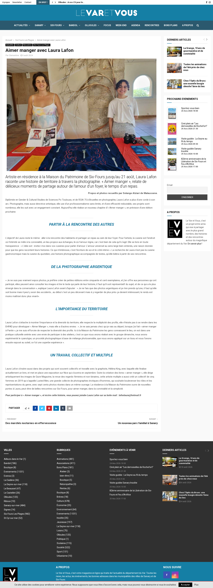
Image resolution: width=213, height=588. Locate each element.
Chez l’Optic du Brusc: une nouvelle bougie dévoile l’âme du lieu (194, 83)
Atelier (65, 471)
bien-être (66, 475)
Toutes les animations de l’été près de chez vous (194, 67)
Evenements (10, 471)
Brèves (62, 497)
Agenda (135, 25)
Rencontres (152, 25)
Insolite (62, 518)
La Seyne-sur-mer (15, 484)
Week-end (121, 25)
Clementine (14, 55)
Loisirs (62, 530)
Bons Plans (170, 25)
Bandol (73, 25)
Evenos (9, 476)
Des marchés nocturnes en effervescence (30, 423)
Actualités (21, 25)
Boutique (10, 467)
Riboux (9, 501)
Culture (18, 45)
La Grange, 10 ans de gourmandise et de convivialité (194, 51)
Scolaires (64, 543)
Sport (62, 551)
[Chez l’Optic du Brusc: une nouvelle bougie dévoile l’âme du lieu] (174, 84)
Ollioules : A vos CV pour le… (71, 2)
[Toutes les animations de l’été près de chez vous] (174, 68)
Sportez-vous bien (119, 459)
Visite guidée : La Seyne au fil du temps (129, 475)
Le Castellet (12, 492)
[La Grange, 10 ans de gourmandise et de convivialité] (174, 52)
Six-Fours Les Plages (42, 45)
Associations (66, 463)
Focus (107, 25)
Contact (27, 2)
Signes (9, 509)
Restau (65, 488)
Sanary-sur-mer (14, 505)
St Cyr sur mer (13, 518)
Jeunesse (64, 522)
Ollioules (91, 25)
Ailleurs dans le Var (15, 459)
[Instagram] (175, 574)
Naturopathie (68, 484)
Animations (65, 459)
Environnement (66, 509)
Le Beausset (12, 488)
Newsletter (17, 2)
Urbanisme (64, 556)
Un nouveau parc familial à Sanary (138, 423)
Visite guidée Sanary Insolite (123, 482)
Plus (196, 585)
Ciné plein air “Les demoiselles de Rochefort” (131, 467)
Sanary (39, 25)
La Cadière (11, 480)
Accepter (185, 584)
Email (169, 185)
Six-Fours (56, 25)
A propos (6, 2)
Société (63, 547)
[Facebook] (166, 574)
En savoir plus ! (195, 243)
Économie (64, 505)
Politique (63, 539)
